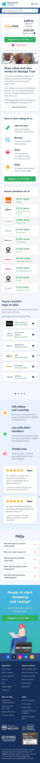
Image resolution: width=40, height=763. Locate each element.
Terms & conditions (28, 700)
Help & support (7, 686)
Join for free (6, 316)
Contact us (5, 690)
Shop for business (28, 679)
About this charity (19, 107)
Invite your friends (8, 715)
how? (29, 171)
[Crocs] (8, 250)
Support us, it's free (18, 39)
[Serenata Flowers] (8, 288)
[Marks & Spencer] (33, 324)
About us (5, 679)
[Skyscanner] (8, 221)
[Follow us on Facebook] (8, 658)
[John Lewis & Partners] (33, 335)
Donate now (21, 45)
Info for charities (7, 672)
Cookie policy (26, 707)
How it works (6, 669)
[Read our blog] (32, 658)
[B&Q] (8, 200)
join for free (14, 100)
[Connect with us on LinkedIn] (26, 658)
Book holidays (26, 683)
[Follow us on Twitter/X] (14, 658)
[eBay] (33, 356)
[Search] (35, 11)
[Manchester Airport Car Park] (8, 209)
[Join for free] (7, 130)
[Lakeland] (33, 377)
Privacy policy (26, 704)
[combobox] (17, 11)
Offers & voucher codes (30, 672)
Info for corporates (8, 676)
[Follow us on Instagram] (20, 658)
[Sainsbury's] (33, 367)
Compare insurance (28, 676)
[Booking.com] (33, 346)
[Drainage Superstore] (8, 259)
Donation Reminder (8, 712)
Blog (3, 683)
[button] (34, 33)
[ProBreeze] (8, 240)
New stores (26, 686)
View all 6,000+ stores (29, 669)
